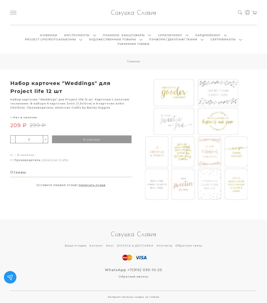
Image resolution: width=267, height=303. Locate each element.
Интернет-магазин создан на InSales (133, 297)
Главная (133, 61)
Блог (110, 245)
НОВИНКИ (48, 35)
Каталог (96, 245)
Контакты (164, 245)
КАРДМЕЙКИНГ (208, 35)
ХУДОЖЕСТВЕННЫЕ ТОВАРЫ (112, 39)
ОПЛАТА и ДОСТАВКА (135, 245)
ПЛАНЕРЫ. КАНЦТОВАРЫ (124, 35)
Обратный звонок (133, 276)
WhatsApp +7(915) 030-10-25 (133, 270)
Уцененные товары (133, 43)
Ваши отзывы (75, 245)
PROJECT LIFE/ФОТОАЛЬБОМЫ (50, 39)
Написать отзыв (92, 184)
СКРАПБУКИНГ (170, 35)
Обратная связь (188, 245)
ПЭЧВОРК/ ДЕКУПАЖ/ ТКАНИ (173, 39)
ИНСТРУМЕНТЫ (77, 35)
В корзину (91, 139)
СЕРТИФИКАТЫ (223, 39)
